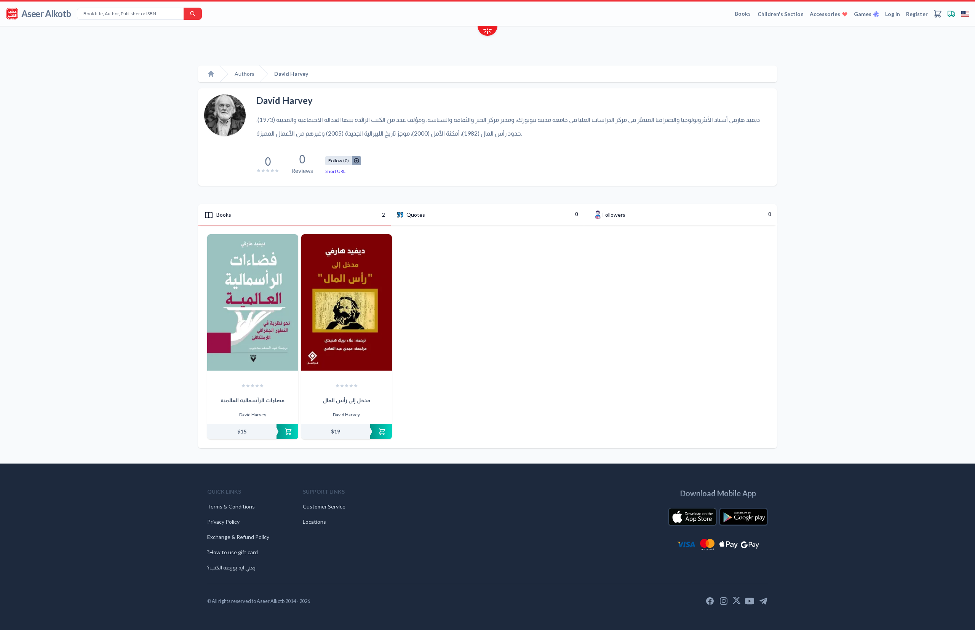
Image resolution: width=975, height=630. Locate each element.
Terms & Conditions (231, 506)
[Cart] (937, 13)
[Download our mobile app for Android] (743, 517)
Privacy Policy (223, 521)
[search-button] (193, 14)
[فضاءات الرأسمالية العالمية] (252, 302)
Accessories (825, 14)
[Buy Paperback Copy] (252, 431)
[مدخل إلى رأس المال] (346, 302)
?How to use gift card (232, 552)
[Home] (211, 74)
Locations (314, 521)
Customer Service (324, 506)
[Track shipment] (951, 13)
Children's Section (781, 14)
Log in (892, 14)
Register (917, 14)
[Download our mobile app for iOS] (692, 517)
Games (862, 14)
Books (743, 13)
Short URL (335, 171)
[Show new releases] (487, 32)
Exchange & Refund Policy (238, 537)
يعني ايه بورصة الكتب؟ (231, 567)
